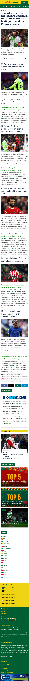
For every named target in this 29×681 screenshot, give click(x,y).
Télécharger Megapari (9, 603)
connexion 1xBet (16, 416)
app (25, 2)
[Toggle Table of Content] (24, 59)
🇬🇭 (14, 620)
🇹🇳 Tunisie (4, 575)
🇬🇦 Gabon (4, 553)
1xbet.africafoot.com (6, 671)
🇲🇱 (3, 620)
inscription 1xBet (15, 413)
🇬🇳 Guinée (4, 556)
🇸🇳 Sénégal (19, 380)
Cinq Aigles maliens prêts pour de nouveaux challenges (13, 482)
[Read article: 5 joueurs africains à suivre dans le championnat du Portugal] (14, 517)
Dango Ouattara (18, 174)
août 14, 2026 (6, 525)
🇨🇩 (7, 620)
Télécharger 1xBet (9, 588)
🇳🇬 (16, 618)
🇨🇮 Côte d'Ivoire (6, 548)
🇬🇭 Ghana (4, 558)
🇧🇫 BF (18, 6)
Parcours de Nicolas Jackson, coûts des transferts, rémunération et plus (14, 358)
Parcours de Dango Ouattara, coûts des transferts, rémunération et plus (13, 169)
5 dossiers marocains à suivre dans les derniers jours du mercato (13, 502)
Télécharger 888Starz (9, 597)
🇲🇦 (5, 620)
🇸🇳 (8, 620)
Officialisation (4, 613)
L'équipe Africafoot (7, 458)
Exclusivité (5, 450)
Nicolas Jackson (17, 349)
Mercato (3, 611)
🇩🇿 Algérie (4, 6)
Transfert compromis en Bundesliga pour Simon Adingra (14, 632)
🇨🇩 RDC (3, 568)
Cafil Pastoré (4, 27)
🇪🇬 (12, 618)
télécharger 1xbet (5, 118)
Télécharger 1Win (8, 591)
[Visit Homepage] (12, 2)
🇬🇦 (14, 618)
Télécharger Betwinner (10, 594)
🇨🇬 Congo (4, 546)
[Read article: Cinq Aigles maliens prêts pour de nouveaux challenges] (14, 476)
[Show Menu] (2, 2)
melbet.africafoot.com (7, 672)
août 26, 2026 (6, 484)
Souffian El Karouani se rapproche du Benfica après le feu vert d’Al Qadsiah (14, 454)
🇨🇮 (10, 618)
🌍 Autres (4, 577)
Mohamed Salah (5, 238)
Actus (6, 10)
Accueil (2, 10)
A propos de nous (6, 642)
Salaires (3, 615)
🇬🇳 (1, 620)
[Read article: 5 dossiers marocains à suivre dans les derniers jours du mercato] (14, 497)
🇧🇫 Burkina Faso (6, 378)
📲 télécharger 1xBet (16, 403)
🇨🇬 (8, 618)
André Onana (19, 100)
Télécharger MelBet (9, 600)
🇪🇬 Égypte (12, 380)
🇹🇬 (10, 620)
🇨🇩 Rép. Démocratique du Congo (19, 378)
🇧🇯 (3, 618)
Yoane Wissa (14, 291)
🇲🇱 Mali (3, 560)
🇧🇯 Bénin (12, 6)
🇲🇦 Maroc (4, 563)
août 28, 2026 (17, 458)
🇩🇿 (1, 618)
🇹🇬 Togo (3, 572)
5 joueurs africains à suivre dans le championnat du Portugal (13, 523)
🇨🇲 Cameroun (5, 380)
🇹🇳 (12, 620)
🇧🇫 (5, 618)
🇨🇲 (7, 618)
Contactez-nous (5, 664)
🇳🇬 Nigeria (4, 565)
